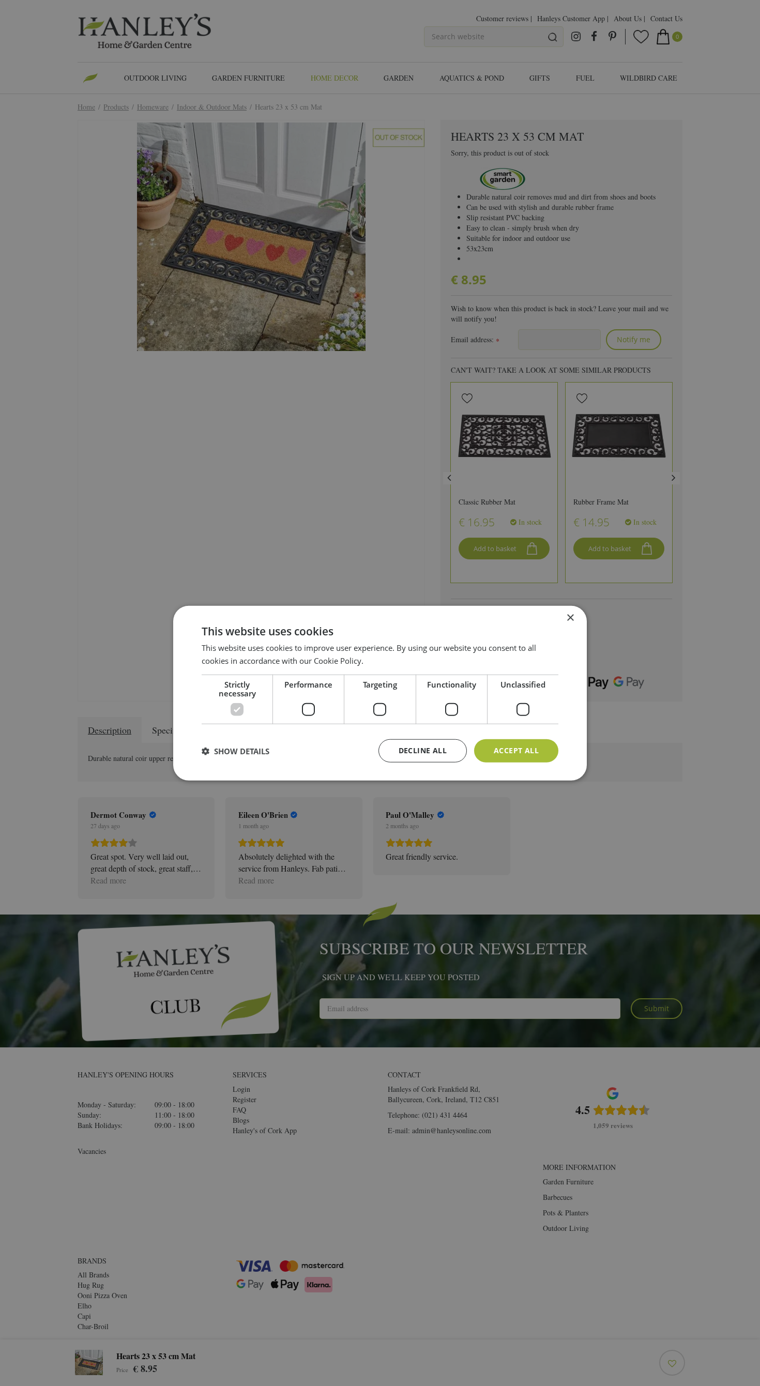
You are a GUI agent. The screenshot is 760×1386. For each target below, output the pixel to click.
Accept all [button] (516, 750)
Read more (385, 660)
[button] (235, 750)
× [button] (570, 617)
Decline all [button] (423, 750)
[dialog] (380, 693)
